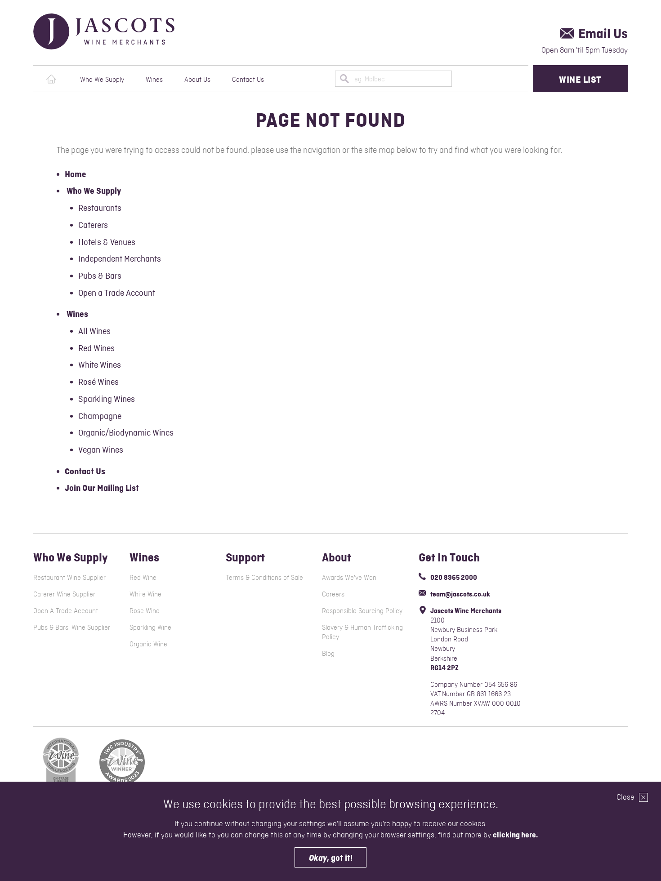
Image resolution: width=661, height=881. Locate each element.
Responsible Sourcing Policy (362, 610)
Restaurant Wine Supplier (69, 577)
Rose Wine (145, 610)
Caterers (93, 225)
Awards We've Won (349, 577)
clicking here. (515, 834)
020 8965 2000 (453, 577)
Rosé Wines (98, 382)
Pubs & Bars (99, 275)
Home (51, 79)
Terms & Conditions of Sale (264, 577)
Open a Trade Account (116, 293)
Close (626, 796)
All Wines (94, 331)
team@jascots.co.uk (460, 594)
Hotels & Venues (106, 242)
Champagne (99, 416)
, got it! (331, 858)
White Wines (99, 364)
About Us (197, 79)
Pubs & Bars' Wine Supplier (71, 627)
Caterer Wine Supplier (64, 594)
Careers (333, 594)
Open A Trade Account (65, 610)
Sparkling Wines (106, 399)
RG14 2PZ (444, 667)
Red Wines (96, 348)
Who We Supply (102, 79)
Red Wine (143, 577)
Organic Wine (148, 644)
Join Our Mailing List (102, 488)
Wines (154, 79)
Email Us (603, 33)
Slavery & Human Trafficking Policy (362, 632)
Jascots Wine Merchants (122, 31)
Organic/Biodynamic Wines (126, 432)
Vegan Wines (100, 449)
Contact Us (248, 79)
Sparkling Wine (150, 627)
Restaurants (99, 208)
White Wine (145, 594)
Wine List (580, 79)
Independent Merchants (119, 258)
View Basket (510, 78)
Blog (328, 653)
